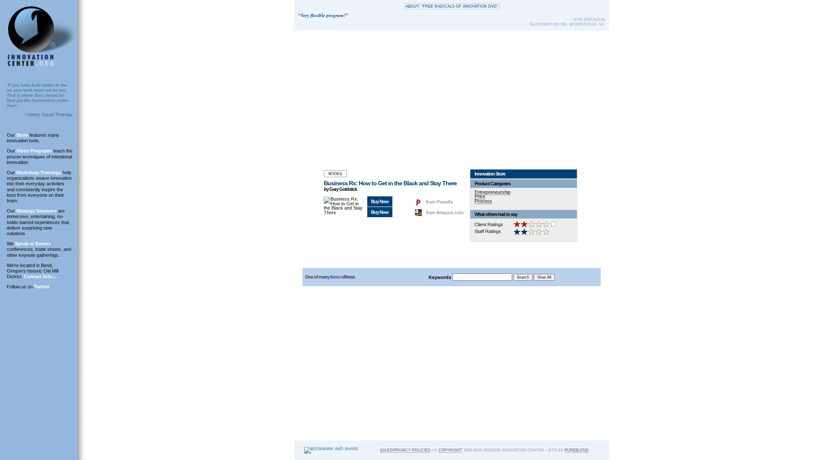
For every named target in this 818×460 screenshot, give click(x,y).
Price (480, 196)
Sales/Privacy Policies (405, 450)
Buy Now (380, 201)
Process (483, 201)
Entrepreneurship (492, 192)
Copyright (450, 450)
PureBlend (577, 450)
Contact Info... (40, 276)
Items (335, 276)
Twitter (41, 286)
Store (22, 135)
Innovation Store (490, 173)
